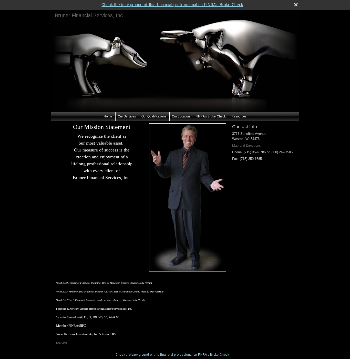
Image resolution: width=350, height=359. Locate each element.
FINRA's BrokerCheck (210, 116)
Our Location (181, 116)
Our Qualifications (153, 116)
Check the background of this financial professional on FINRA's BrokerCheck (172, 4)
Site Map (61, 342)
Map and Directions (246, 145)
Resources (238, 116)
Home (108, 116)
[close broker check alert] (296, 5)
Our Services (127, 116)
